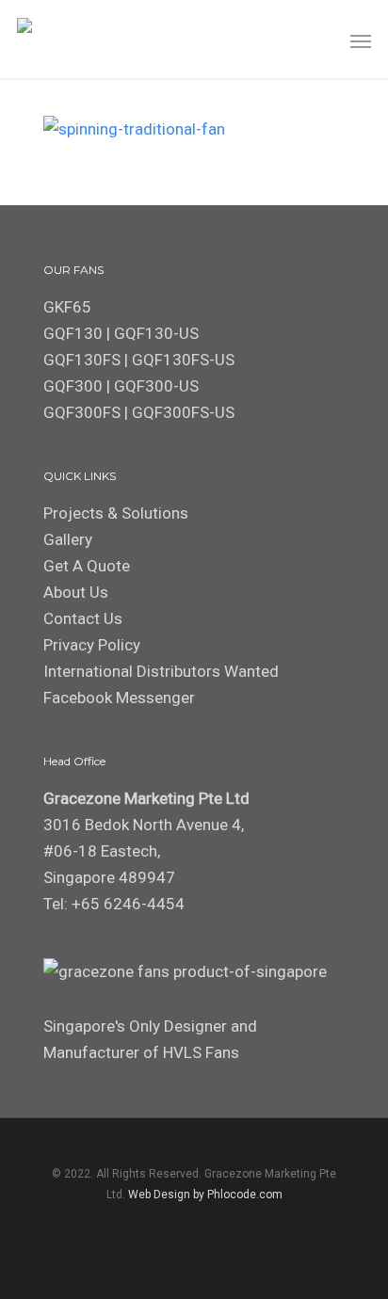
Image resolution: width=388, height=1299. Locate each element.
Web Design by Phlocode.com (205, 1194)
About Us (75, 592)
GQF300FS (82, 412)
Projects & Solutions (115, 513)
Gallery (67, 539)
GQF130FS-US (183, 359)
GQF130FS (82, 359)
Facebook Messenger (119, 697)
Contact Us (82, 618)
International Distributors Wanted (161, 671)
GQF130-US (156, 333)
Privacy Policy (91, 644)
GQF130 (73, 333)
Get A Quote (86, 565)
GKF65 (67, 306)
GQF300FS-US (183, 412)
